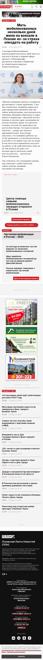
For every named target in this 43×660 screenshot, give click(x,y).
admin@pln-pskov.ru (21, 619)
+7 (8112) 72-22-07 (21, 608)
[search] (36, 7)
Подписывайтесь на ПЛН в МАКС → (21, 225)
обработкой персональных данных (16, 651)
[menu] (32, 7)
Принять (21, 656)
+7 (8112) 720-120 (21, 624)
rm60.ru (21, 627)
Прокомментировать (21, 219)
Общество (9, 21)
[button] (41, 7)
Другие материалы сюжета (26, 278)
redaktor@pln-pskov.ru (21, 613)
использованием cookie (8, 650)
